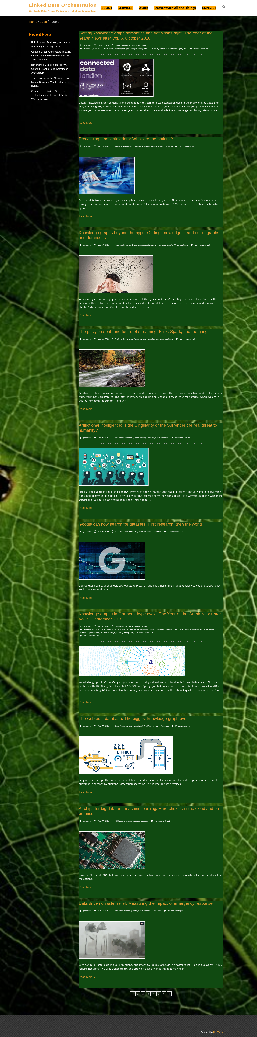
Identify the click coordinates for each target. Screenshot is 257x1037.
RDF (146, 48)
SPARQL (111, 633)
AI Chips (118, 821)
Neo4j (140, 48)
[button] (224, 7)
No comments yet (200, 48)
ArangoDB (88, 48)
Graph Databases (139, 245)
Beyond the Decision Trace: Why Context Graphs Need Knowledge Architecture (49, 68)
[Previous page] (132, 993)
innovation (133, 531)
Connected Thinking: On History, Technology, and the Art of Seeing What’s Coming (49, 95)
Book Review (139, 438)
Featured (137, 146)
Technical (169, 146)
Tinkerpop (138, 633)
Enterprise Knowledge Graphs (117, 48)
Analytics (87, 629)
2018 (43, 21)
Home (33, 21)
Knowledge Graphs (165, 245)
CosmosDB (98, 48)
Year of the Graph (138, 45)
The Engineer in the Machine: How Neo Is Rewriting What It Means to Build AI (50, 82)
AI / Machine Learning (124, 438)
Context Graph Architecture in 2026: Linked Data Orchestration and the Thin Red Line (51, 55)
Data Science (122, 629)
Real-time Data (157, 146)
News (176, 245)
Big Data (101, 629)
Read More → (87, 122)
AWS (94, 629)
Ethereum (160, 629)
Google (134, 48)
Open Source (93, 633)
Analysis (118, 146)
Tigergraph (182, 48)
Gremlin (168, 629)
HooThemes (219, 1032)
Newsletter (125, 45)
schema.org (154, 48)
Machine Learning (191, 629)
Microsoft (204, 629)
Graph (117, 45)
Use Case (157, 911)
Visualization (149, 633)
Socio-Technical (162, 438)
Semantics (164, 48)
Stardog (173, 48)
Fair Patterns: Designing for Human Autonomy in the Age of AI (50, 44)
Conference (128, 339)
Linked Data (178, 629)
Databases (128, 146)
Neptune (83, 633)
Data (117, 531)
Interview (146, 146)
